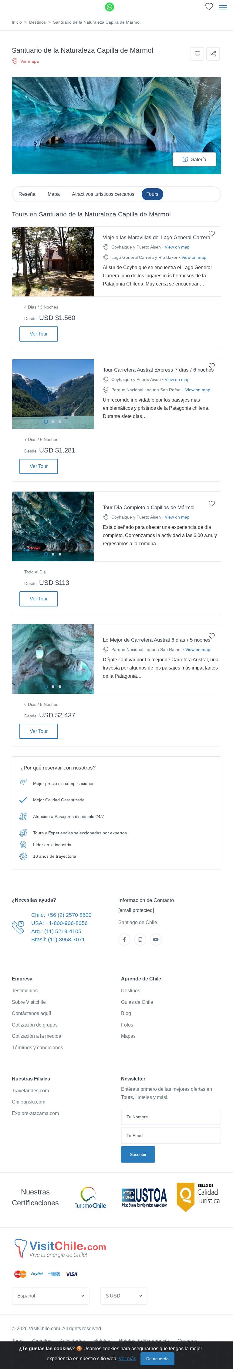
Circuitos (41, 1341)
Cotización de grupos (35, 1024)
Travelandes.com (30, 1090)
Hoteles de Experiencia (144, 1341)
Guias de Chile (137, 1002)
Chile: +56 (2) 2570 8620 (61, 915)
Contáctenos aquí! (31, 1013)
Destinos (37, 22)
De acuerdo (157, 1358)
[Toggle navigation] (223, 7)
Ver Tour (39, 333)
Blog (126, 1013)
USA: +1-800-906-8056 (59, 923)
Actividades (72, 1341)
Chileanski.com (28, 1101)
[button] (50, 1296)
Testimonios (25, 990)
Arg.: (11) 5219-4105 (56, 931)
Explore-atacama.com (35, 1113)
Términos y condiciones (37, 1047)
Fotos (127, 1024)
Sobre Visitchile (29, 1002)
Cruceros (187, 1341)
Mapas (128, 1036)
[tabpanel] (53, 261)
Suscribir (138, 1154)
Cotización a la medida (36, 1036)
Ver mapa (29, 61)
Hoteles (101, 1341)
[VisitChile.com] (59, 1248)
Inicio (17, 22)
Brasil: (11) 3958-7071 (58, 940)
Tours (18, 1341)
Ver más (127, 1358)
